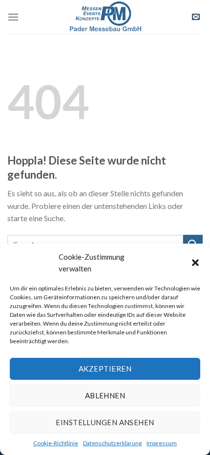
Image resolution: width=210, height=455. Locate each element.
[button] (195, 263)
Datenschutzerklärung (112, 443)
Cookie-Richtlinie (55, 443)
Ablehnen (105, 395)
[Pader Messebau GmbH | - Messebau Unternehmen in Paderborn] (105, 17)
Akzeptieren (105, 368)
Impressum (162, 443)
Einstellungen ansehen (105, 422)
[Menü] (13, 17)
